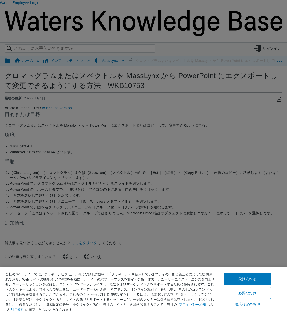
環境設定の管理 (247, 304)
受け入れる (247, 279)
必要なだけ (247, 293)
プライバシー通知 (192, 304)
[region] (143, 293)
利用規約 (17, 309)
